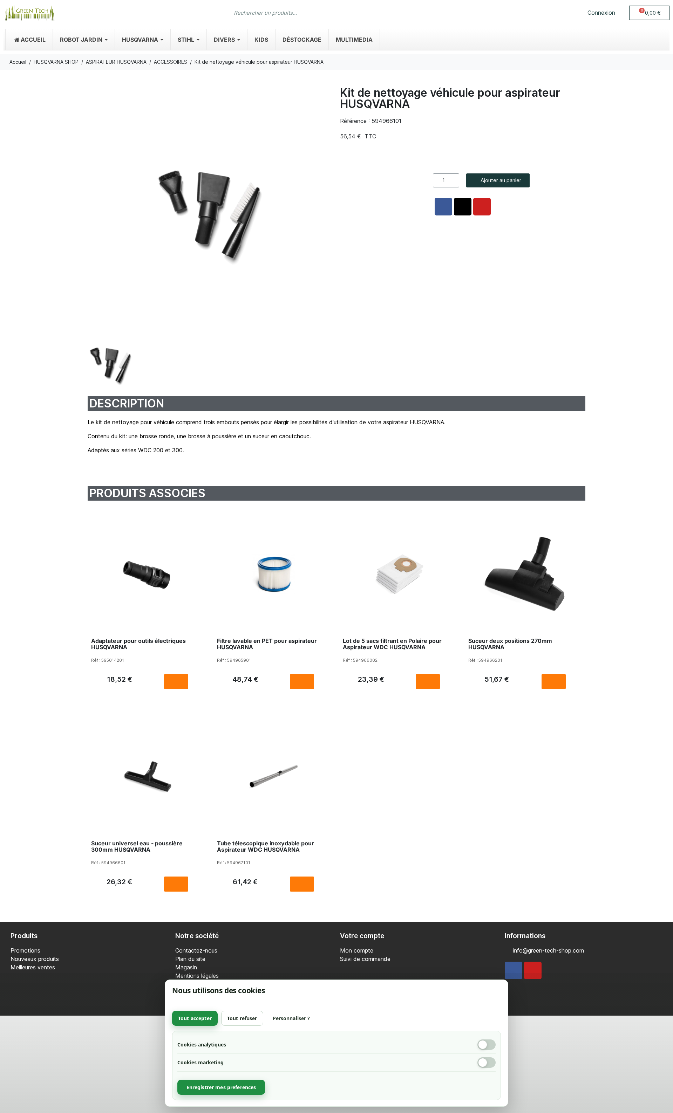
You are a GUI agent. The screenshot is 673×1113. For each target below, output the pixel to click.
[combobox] (322, 12)
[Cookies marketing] (486, 1062)
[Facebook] (513, 970)
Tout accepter (195, 1018)
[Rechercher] (436, 12)
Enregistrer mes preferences (221, 1087)
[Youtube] (533, 970)
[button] (649, 13)
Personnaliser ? (291, 1018)
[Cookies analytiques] (486, 1044)
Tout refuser (242, 1018)
